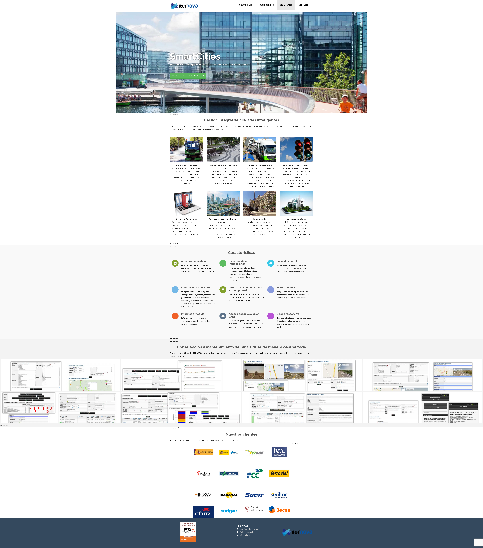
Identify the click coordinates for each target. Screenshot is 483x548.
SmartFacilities (266, 5)
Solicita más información (188, 75)
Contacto (303, 5)
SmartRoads (245, 5)
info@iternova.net (246, 532)
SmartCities (286, 5)
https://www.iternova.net (248, 529)
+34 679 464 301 (244, 535)
